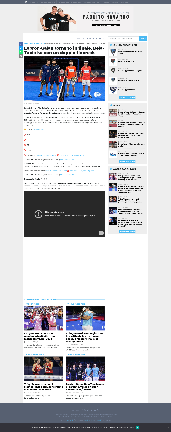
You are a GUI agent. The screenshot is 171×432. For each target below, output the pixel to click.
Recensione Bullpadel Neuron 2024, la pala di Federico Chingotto (131, 114)
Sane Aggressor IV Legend (130, 71)
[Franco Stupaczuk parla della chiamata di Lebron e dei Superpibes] (113, 134)
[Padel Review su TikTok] (93, 39)
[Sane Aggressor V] (113, 90)
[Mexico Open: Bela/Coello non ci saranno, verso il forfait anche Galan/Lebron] (85, 369)
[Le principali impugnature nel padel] (113, 144)
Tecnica (107, 2)
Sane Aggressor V (126, 90)
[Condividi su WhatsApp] (21, 52)
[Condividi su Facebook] (21, 44)
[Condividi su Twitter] (21, 48)
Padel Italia (76, 2)
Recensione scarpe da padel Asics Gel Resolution (131, 154)
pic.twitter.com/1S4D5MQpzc (72, 155)
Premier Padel (63, 2)
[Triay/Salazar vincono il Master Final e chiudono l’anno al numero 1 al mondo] (43, 369)
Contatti (98, 420)
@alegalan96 (38, 129)
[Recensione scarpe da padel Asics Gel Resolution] (113, 154)
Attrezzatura (89, 2)
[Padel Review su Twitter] (96, 39)
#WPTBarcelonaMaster (47, 155)
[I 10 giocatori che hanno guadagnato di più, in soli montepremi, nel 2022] (43, 318)
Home (26, 43)
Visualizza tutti (127, 98)
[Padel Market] (85, 18)
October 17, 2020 (67, 160)
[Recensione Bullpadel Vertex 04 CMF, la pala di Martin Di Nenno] (113, 123)
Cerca (143, 39)
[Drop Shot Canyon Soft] (113, 81)
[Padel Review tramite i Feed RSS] (103, 39)
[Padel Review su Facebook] (87, 39)
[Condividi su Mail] (21, 56)
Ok (137, 427)
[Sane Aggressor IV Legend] (113, 71)
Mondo (115, 2)
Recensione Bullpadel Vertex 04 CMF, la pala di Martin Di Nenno (131, 124)
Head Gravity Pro (126, 61)
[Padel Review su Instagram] (90, 39)
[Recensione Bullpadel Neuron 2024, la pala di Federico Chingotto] (113, 112)
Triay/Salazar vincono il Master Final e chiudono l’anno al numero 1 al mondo (43, 387)
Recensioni (34, 2)
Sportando (124, 2)
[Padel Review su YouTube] (100, 39)
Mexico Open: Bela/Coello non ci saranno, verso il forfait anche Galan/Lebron (85, 387)
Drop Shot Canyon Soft (128, 80)
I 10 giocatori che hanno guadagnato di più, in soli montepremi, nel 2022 (40, 336)
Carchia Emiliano (89, 420)
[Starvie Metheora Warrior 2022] (113, 52)
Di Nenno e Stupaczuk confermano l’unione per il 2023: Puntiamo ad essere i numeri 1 (130, 223)
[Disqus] (64, 265)
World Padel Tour (47, 2)
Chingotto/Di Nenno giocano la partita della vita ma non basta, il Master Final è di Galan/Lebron (84, 337)
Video (99, 2)
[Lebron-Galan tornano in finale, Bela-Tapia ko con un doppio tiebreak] (64, 78)
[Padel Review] (25, 2)
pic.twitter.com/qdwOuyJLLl (82, 171)
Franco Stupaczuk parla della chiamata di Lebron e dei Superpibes (131, 135)
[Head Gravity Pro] (113, 62)
